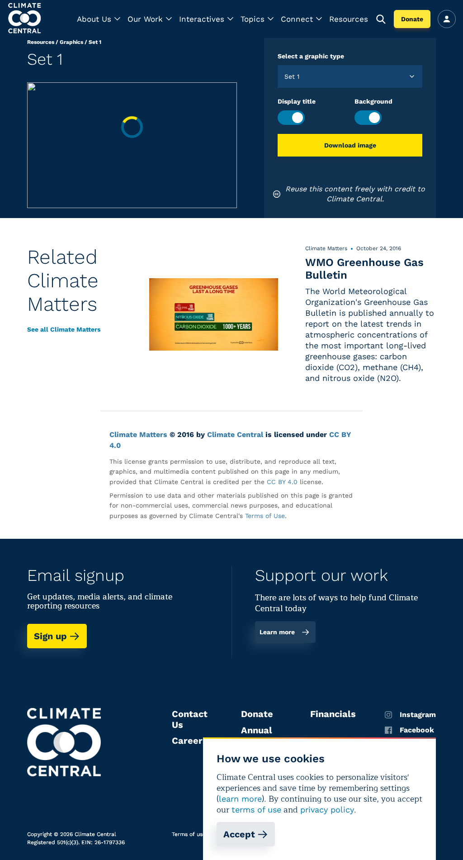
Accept (239, 834)
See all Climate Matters (63, 329)
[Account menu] (447, 19)
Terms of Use (265, 515)
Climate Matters (138, 434)
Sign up (50, 636)
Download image (350, 145)
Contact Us (190, 719)
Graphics (71, 42)
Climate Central (235, 434)
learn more (240, 798)
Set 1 (95, 42)
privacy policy (327, 809)
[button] (98, 19)
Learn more (277, 632)
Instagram (418, 715)
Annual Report (256, 735)
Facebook (417, 730)
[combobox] (285, 76)
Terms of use (189, 834)
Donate (412, 19)
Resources (348, 19)
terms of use (256, 809)
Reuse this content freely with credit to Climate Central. (355, 194)
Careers (190, 740)
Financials (333, 713)
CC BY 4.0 (282, 481)
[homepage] (25, 19)
